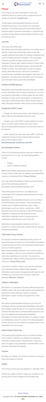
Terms (20, 393)
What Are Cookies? (16, 278)
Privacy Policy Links (17, 262)
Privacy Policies (30, 176)
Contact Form (22, 18)
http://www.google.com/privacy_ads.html (17, 143)
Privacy (25, 393)
